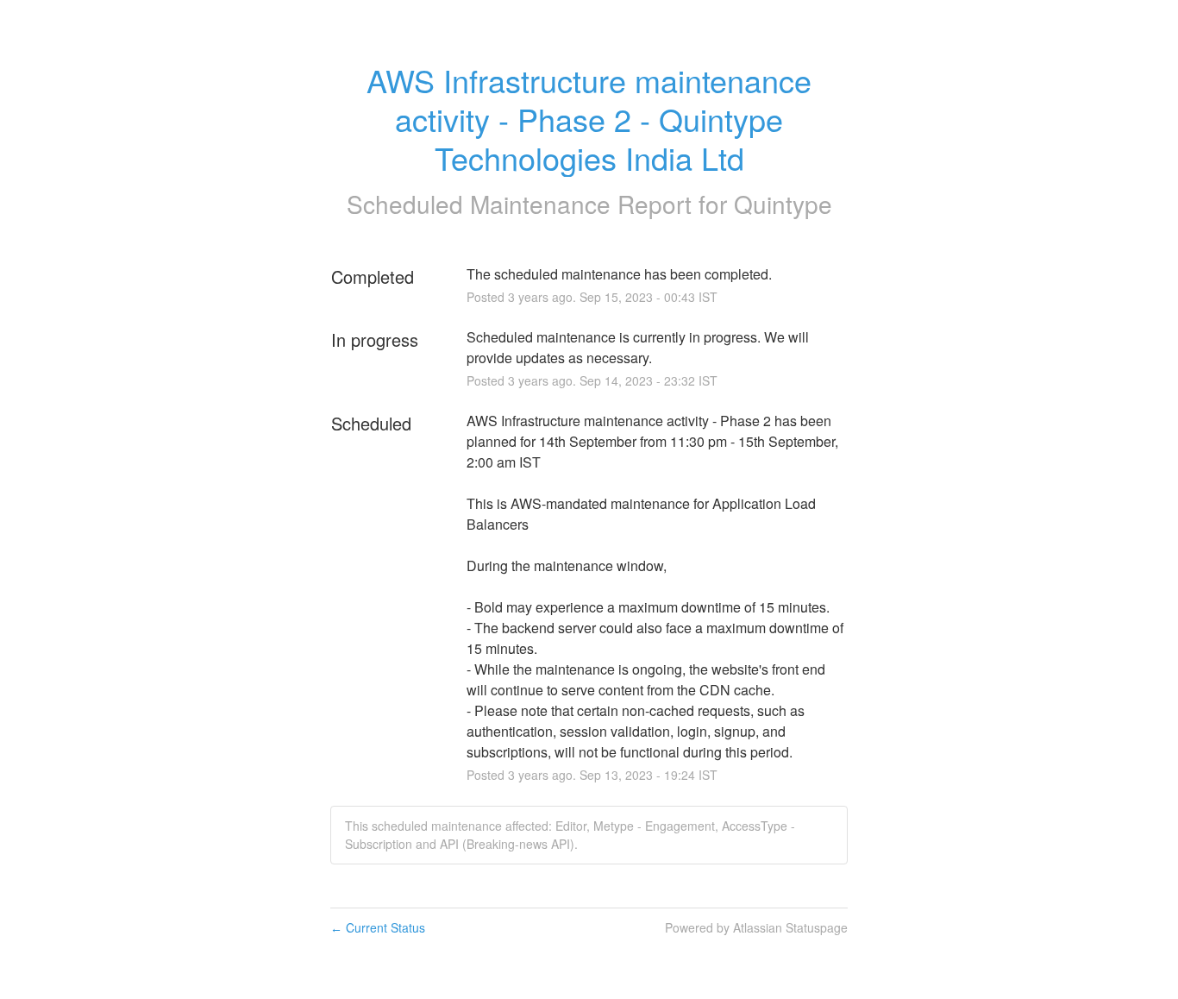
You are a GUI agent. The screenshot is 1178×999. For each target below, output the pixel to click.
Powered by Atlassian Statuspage (756, 927)
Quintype (783, 203)
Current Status (377, 927)
